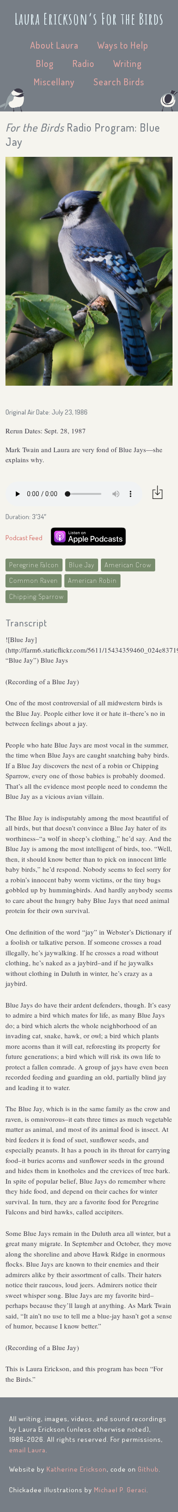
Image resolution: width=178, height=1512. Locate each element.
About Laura (54, 45)
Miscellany (54, 82)
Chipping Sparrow (36, 596)
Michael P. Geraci (120, 1489)
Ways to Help (122, 45)
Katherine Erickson (77, 1469)
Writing (127, 63)
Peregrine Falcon (34, 564)
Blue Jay (81, 564)
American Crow (128, 564)
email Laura (27, 1450)
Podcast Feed (23, 537)
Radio (83, 63)
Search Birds (119, 82)
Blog (45, 63)
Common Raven (33, 580)
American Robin (92, 580)
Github (148, 1469)
